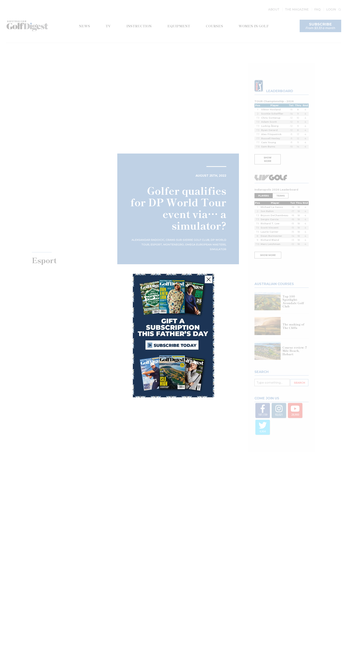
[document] (173, 335)
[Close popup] (208, 279)
